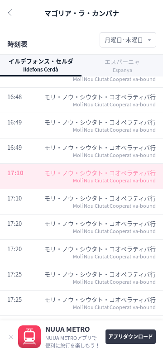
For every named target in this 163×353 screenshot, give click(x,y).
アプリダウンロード (130, 336)
